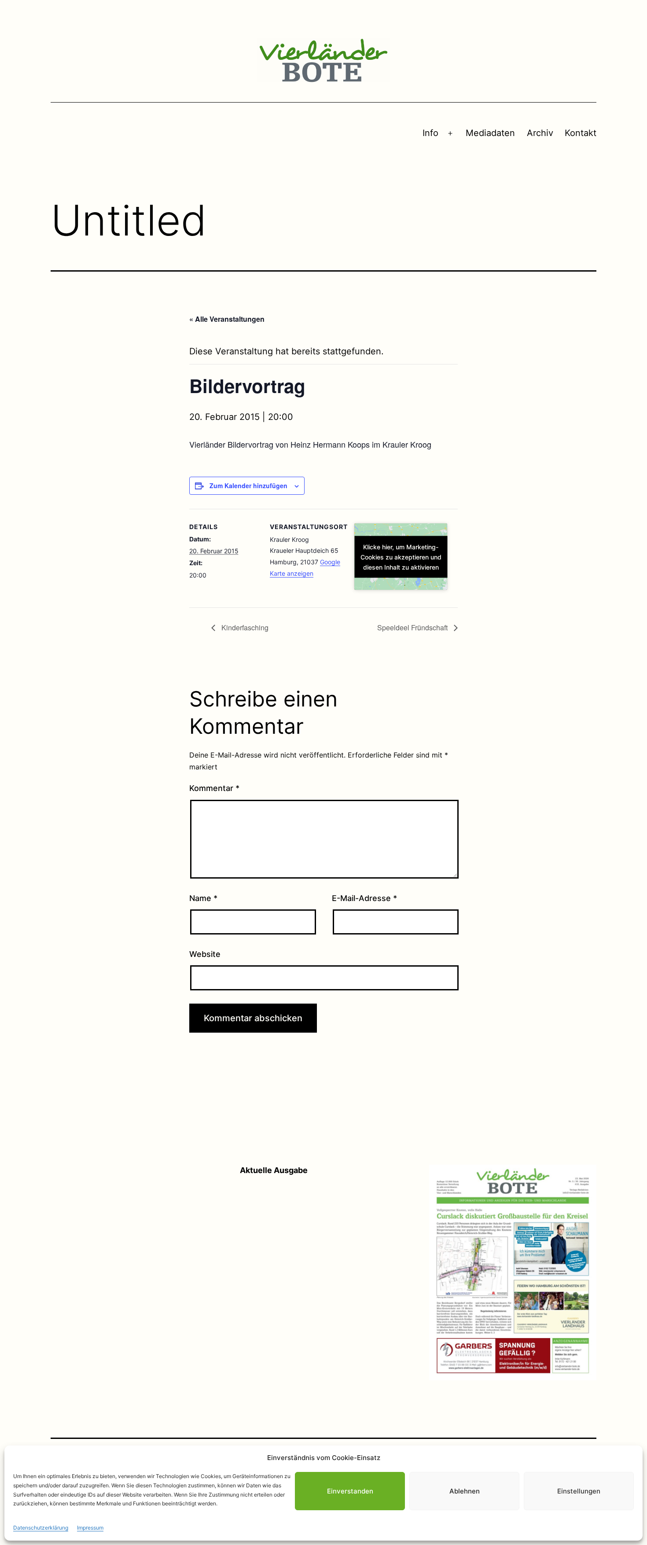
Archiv (540, 133)
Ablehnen (464, 1491)
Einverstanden (350, 1491)
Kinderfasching (244, 627)
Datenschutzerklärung (40, 1527)
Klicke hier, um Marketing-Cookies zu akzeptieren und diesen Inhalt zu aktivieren (400, 556)
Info (430, 133)
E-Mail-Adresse (364, 898)
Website (205, 954)
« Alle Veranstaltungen (227, 319)
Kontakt (580, 133)
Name (203, 898)
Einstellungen (578, 1491)
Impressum (90, 1527)
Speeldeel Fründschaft (413, 627)
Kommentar (214, 788)
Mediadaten (490, 133)
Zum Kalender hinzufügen (248, 485)
